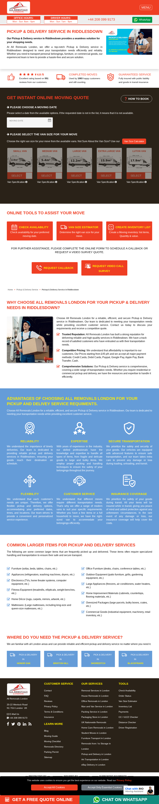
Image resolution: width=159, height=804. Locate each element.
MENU (145, 7)
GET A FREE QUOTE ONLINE (42, 799)
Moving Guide (51, 736)
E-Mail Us (14, 714)
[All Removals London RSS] (30, 724)
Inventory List (125, 706)
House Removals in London (95, 696)
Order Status (125, 696)
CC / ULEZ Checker (128, 717)
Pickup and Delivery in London (96, 754)
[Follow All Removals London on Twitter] (13, 724)
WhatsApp (144, 19)
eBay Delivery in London (93, 764)
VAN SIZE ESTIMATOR (79, 231)
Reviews (48, 701)
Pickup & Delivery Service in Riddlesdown (60, 290)
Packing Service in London (94, 711)
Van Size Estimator (128, 701)
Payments (123, 711)
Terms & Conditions (53, 711)
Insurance (49, 717)
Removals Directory (53, 746)
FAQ (46, 696)
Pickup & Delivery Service (27, 290)
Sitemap (48, 757)
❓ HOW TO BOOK (136, 98)
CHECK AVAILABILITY (29, 231)
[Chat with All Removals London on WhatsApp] (97, 800)
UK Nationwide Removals (93, 722)
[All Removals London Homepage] (18, 7)
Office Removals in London (94, 701)
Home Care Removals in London (97, 727)
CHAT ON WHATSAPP (124, 799)
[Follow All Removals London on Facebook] (8, 724)
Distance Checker (127, 722)
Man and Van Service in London (97, 706)
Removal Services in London (95, 690)
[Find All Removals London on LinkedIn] (24, 724)
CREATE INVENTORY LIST (130, 231)
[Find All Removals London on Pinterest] (19, 724)
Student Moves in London (94, 733)
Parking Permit (51, 752)
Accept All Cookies (54, 787)
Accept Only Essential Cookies (105, 787)
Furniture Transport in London (96, 738)
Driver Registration (128, 727)
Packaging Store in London (94, 717)
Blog (46, 731)
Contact (48, 690)
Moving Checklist (52, 741)
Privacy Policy (124, 780)
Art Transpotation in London (95, 759)
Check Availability (127, 690)
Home (10, 290)
